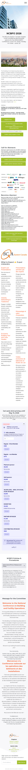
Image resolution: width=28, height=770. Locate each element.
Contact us (14, 751)
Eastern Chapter (14, 743)
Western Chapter (14, 741)
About (14, 748)
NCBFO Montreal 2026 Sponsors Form (14, 234)
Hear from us (21, 762)
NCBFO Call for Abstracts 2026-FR (13, 163)
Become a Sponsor (14, 749)
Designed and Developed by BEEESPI (14, 768)
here (15, 102)
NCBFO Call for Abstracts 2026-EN (13, 159)
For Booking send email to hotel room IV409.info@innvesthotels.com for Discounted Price (14, 126)
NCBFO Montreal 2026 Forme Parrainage (14, 239)
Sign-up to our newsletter (13, 757)
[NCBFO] (6, 3)
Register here (8, 119)
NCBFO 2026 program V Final (12, 134)
